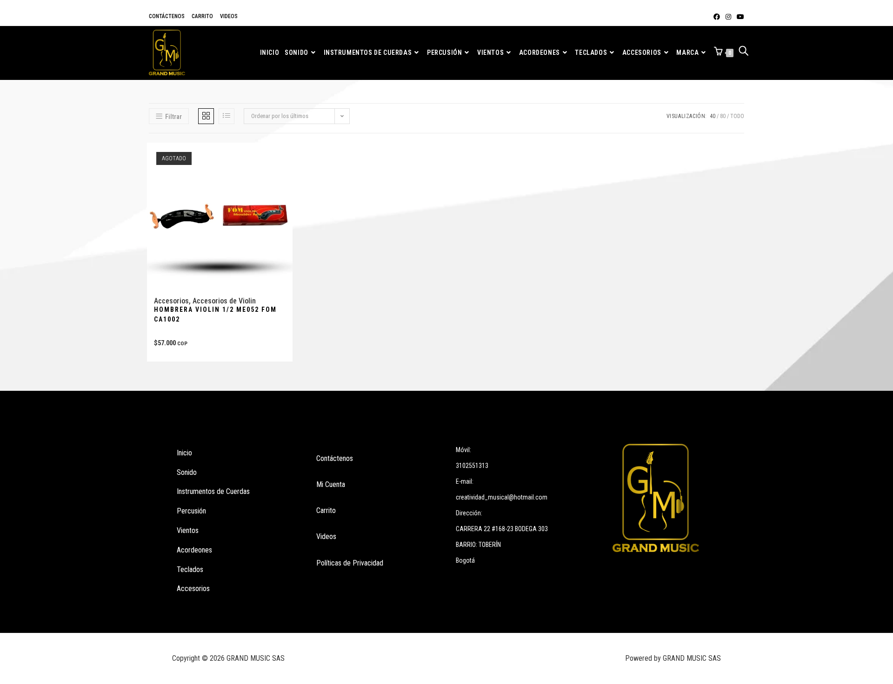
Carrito (202, 16)
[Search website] (743, 52)
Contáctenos (167, 16)
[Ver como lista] (226, 116)
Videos (229, 16)
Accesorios (171, 300)
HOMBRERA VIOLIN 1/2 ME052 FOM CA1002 (215, 314)
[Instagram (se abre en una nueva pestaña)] (728, 16)
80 (723, 116)
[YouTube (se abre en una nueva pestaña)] (739, 16)
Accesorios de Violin (224, 300)
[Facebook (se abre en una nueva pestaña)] (717, 16)
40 (712, 116)
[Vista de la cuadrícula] (206, 116)
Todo (737, 116)
